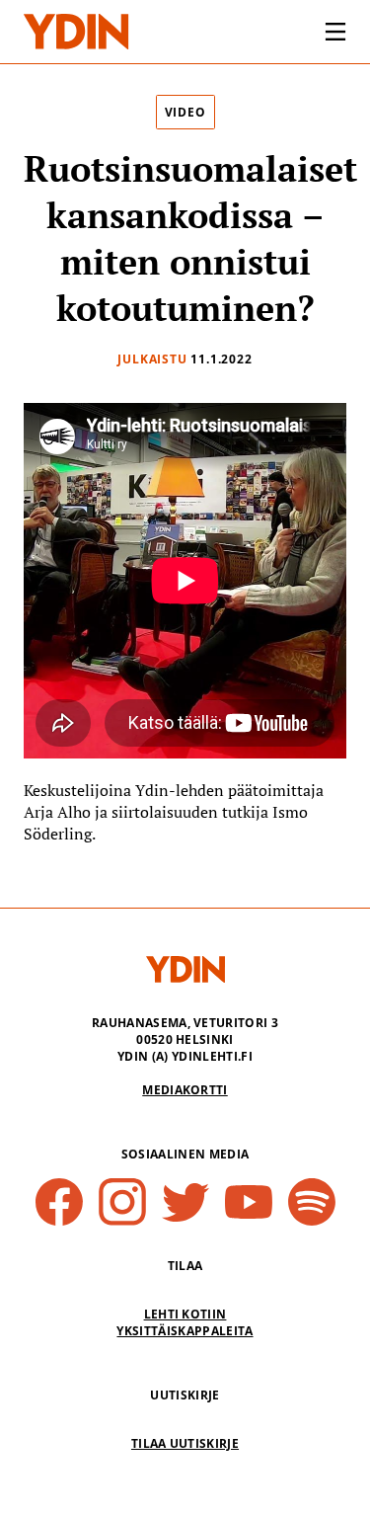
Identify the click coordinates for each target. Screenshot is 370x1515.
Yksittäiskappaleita (184, 1330)
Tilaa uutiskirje (185, 1443)
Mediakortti (185, 1089)
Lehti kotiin (185, 1314)
